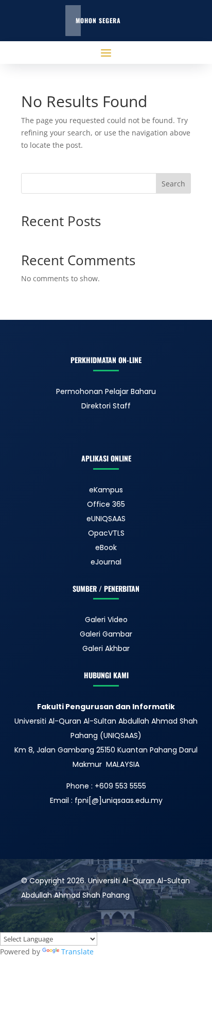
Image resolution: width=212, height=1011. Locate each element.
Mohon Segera (98, 20)
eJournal (106, 562)
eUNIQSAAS (106, 518)
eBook (106, 547)
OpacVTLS (106, 533)
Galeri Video (106, 619)
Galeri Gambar (106, 634)
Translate (77, 951)
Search (173, 184)
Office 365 (106, 504)
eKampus (106, 490)
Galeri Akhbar (106, 648)
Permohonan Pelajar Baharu (106, 391)
